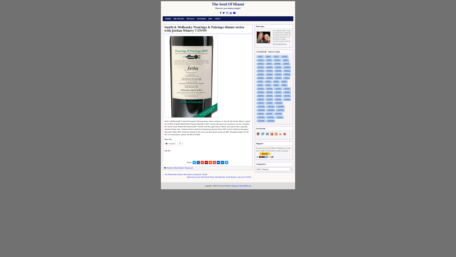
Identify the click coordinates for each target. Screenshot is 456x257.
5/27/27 (277, 60)
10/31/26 (280, 110)
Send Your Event (178, 18)
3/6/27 (268, 56)
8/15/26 (277, 63)
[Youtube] (231, 13)
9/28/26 (278, 99)
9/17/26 (269, 92)
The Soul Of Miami (228, 4)
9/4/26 (276, 81)
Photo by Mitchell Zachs (280, 44)
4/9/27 (269, 60)
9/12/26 (278, 88)
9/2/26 (260, 81)
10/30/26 (271, 110)
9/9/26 (284, 85)
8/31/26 (278, 78)
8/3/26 (269, 63)
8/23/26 (278, 71)
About (210, 18)
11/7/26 (269, 113)
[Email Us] (234, 13)
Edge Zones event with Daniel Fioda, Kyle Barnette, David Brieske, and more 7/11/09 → (220, 177)
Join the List (191, 18)
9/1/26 (287, 78)
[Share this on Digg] (218, 162)
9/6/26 (260, 85)
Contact (217, 18)
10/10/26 (279, 103)
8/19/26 (278, 67)
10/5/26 (269, 103)
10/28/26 (261, 110)
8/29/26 (260, 78)
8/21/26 (260, 71)
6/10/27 (260, 63)
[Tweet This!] (194, 162)
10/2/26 (287, 99)
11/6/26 (260, 113)
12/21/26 (271, 121)
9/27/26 (269, 99)
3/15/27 (284, 56)
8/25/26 (260, 74)
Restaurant (189, 168)
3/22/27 (260, 60)
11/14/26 (278, 113)
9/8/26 (276, 85)
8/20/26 (287, 67)
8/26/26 (269, 74)
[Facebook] (220, 13)
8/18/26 (269, 67)
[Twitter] (224, 13)
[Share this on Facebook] (198, 162)
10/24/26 (280, 106)
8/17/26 (260, 67)
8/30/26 (269, 78)
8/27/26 (278, 74)
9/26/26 (260, 99)
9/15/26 (260, 92)
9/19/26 (287, 92)
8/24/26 (287, 71)
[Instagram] (227, 13)
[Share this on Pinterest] (206, 162)
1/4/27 (260, 56)
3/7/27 (276, 56)
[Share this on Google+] (202, 162)
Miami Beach (179, 168)
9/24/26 (278, 96)
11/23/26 (270, 117)
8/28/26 (287, 74)
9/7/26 (268, 85)
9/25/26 (287, 96)
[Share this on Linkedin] (222, 162)
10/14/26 (261, 106)
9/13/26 (287, 88)
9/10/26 (260, 88)
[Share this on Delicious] (226, 162)
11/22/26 (261, 117)
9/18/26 (278, 92)
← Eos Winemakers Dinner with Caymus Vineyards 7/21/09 (185, 174)
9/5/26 (284, 81)
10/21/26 (271, 106)
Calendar (168, 18)
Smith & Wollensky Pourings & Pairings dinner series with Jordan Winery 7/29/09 (204, 29)
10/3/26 (260, 103)
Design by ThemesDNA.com (241, 186)
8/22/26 (269, 71)
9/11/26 (269, 88)
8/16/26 (286, 63)
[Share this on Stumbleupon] (214, 162)
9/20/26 (260, 96)
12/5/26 (279, 117)
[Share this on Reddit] (210, 162)
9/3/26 (268, 81)
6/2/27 (286, 60)
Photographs (201, 18)
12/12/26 (261, 121)
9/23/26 (269, 96)
